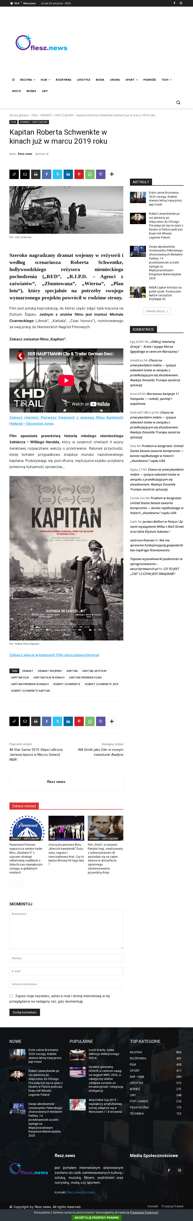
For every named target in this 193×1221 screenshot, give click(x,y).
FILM (34, 115)
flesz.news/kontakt (81, 1192)
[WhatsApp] (90, 174)
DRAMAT (27, 671)
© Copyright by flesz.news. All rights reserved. (45, 1207)
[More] (112, 174)
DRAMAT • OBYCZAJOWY (56, 115)
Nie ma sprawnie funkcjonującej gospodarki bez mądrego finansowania (156, 545)
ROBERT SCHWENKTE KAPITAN (30, 690)
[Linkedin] (68, 174)
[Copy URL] (14, 174)
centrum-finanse (142, 540)
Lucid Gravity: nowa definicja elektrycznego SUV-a (104, 1054)
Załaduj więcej (155, 311)
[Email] (25, 174)
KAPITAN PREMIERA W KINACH (30, 684)
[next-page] (20, 884)
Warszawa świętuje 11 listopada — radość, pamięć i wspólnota (154, 399)
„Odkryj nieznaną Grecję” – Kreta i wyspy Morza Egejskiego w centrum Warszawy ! (154, 346)
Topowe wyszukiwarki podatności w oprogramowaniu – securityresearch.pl (156, 564)
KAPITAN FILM (20, 677)
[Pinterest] (79, 174)
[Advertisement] (128, 42)
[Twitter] (57, 174)
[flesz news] (28, 782)
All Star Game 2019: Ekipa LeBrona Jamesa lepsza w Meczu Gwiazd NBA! (36, 755)
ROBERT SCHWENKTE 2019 (101, 684)
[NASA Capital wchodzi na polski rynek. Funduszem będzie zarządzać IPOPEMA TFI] (138, 292)
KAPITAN (72, 671)
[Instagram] (181, 3)
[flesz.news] (41, 41)
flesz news (25, 153)
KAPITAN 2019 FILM (94, 671)
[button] (178, 102)
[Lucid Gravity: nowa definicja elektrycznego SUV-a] (78, 1054)
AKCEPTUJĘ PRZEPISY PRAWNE (96, 1217)
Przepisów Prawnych (144, 1212)
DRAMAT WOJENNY (50, 671)
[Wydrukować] (35, 174)
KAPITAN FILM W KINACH (49, 677)
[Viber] (100, 174)
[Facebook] (174, 3)
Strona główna (18, 115)
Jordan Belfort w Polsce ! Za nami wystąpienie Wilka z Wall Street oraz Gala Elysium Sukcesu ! (157, 526)
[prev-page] (12, 884)
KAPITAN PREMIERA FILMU (85, 677)
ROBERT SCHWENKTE (66, 684)
